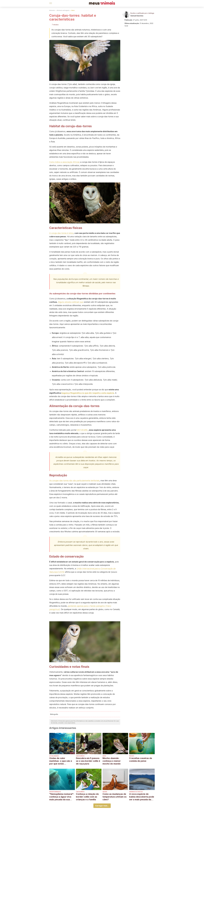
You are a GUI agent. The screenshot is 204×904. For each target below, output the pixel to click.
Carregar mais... (102, 806)
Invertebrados (55, 792)
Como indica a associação (64, 162)
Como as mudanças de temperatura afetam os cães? (115, 797)
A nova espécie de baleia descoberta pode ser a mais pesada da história (141, 797)
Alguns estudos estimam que (70, 302)
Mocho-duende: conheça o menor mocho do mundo (112, 761)
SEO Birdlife (82, 430)
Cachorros (80, 756)
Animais (52, 10)
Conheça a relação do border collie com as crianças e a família (87, 797)
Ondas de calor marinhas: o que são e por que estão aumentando (60, 761)
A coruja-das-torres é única (61, 233)
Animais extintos (136, 792)
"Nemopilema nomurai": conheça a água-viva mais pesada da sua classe (61, 797)
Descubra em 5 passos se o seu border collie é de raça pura (88, 761)
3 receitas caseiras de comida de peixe (140, 759)
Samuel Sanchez (136, 16)
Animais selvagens (63, 10)
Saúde (105, 792)
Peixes (131, 756)
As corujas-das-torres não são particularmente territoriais (74, 480)
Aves (73, 10)
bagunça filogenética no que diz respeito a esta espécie (88, 393)
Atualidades (54, 756)
